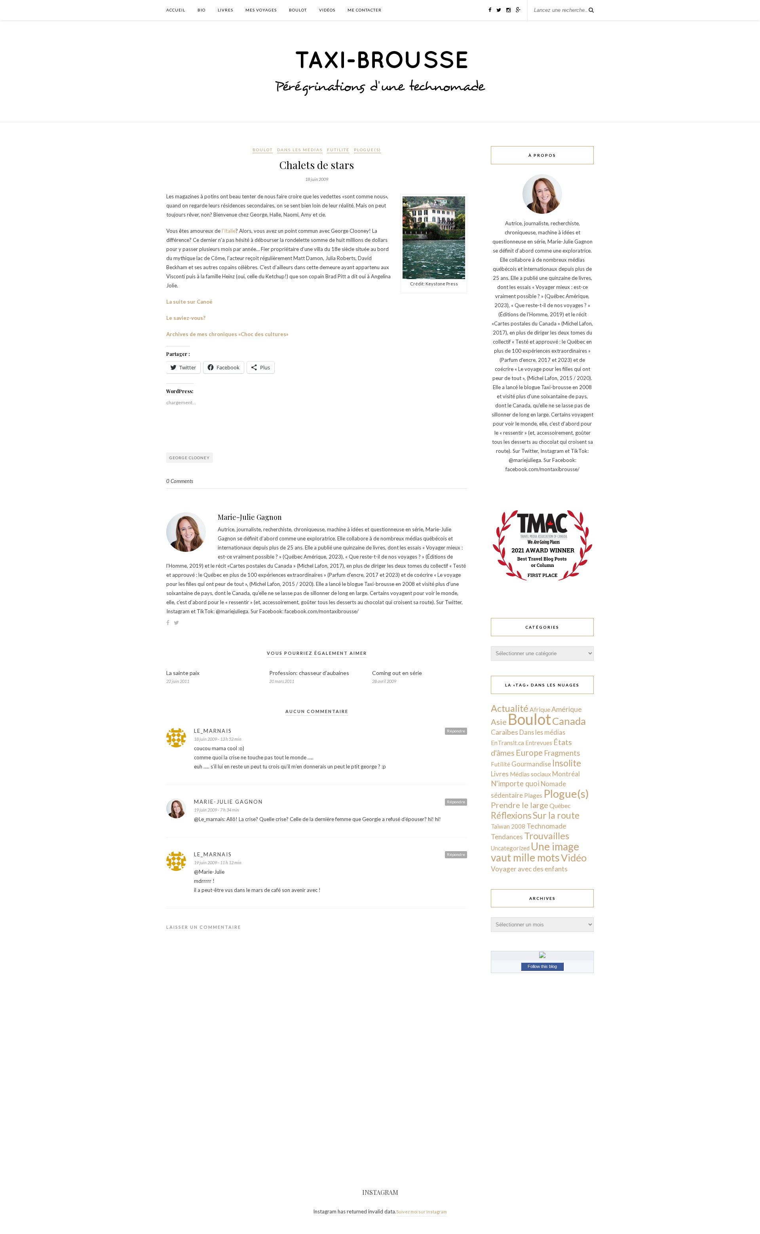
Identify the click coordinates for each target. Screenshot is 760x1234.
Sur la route (556, 815)
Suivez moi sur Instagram (421, 1211)
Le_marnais (213, 731)
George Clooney (189, 457)
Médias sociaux (530, 774)
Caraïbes (504, 732)
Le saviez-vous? (185, 318)
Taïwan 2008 (508, 826)
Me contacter (365, 10)
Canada (569, 721)
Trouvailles (546, 835)
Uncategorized (510, 848)
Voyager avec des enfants (529, 869)
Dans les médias (300, 149)
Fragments (562, 752)
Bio (201, 10)
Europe (529, 752)
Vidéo (574, 857)
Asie (499, 721)
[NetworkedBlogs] (542, 956)
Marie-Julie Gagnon (250, 517)
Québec (559, 805)
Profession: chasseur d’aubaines (309, 672)
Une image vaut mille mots (535, 852)
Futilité (338, 149)
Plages (533, 795)
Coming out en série (397, 672)
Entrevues (538, 742)
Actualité (509, 708)
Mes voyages (261, 10)
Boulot (298, 10)
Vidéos (327, 10)
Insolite (566, 763)
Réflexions (511, 815)
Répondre (456, 730)
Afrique (540, 709)
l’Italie (229, 231)
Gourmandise (531, 764)
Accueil (175, 10)
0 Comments (179, 481)
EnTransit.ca (507, 742)
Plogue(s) (367, 149)
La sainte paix (183, 672)
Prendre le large (519, 805)
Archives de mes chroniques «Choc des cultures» (227, 334)
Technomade (546, 826)
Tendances (507, 837)
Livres (225, 10)
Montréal (566, 774)
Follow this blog (542, 966)
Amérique (566, 709)
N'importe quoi (515, 783)
